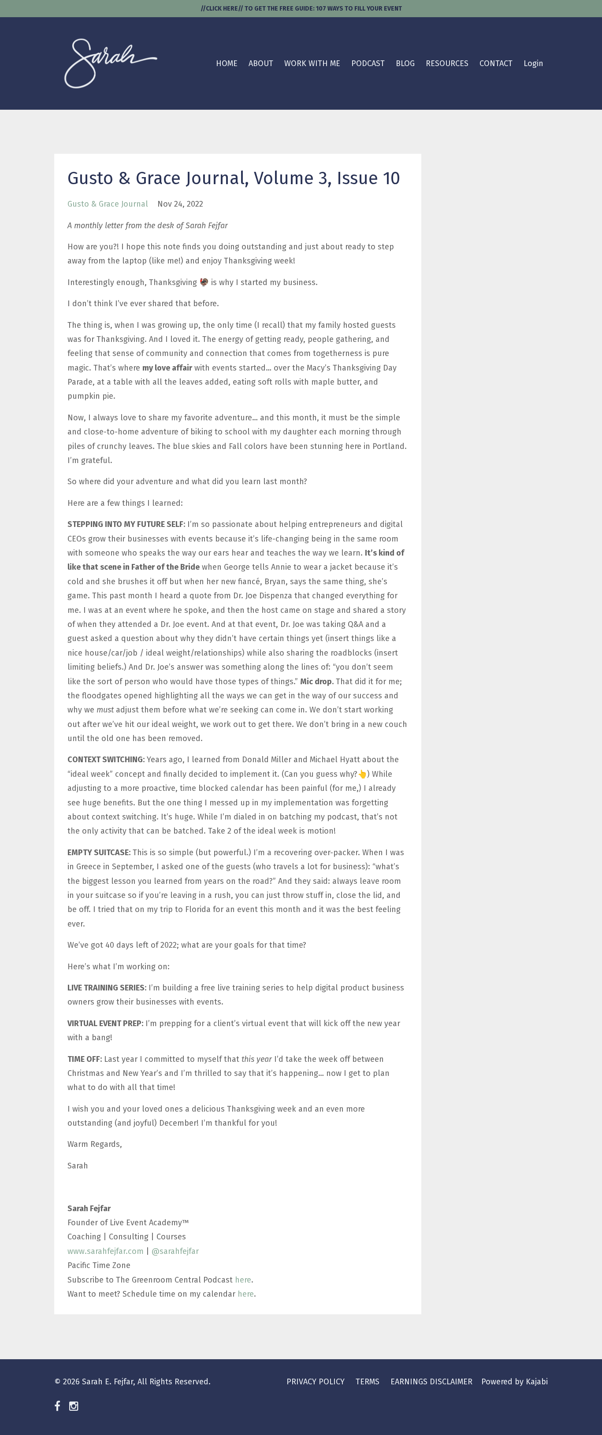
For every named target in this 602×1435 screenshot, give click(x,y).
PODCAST (368, 63)
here (243, 1280)
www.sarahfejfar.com (105, 1251)
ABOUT (261, 63)
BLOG (405, 63)
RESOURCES (447, 63)
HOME (227, 63)
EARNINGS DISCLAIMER (431, 1382)
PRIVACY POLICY (315, 1382)
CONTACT (496, 63)
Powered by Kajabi (514, 1382)
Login (533, 63)
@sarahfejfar (175, 1251)
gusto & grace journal (107, 204)
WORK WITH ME (312, 63)
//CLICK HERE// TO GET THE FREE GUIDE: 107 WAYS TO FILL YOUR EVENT (301, 8)
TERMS (367, 1382)
